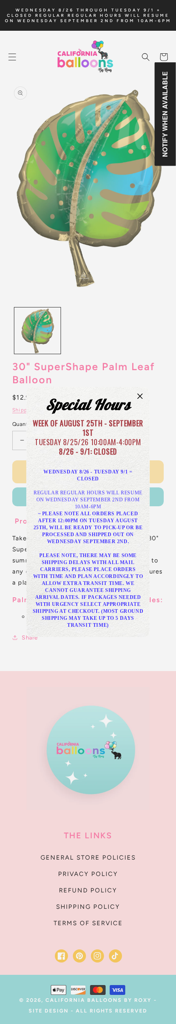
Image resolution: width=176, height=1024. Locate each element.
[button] (140, 396)
